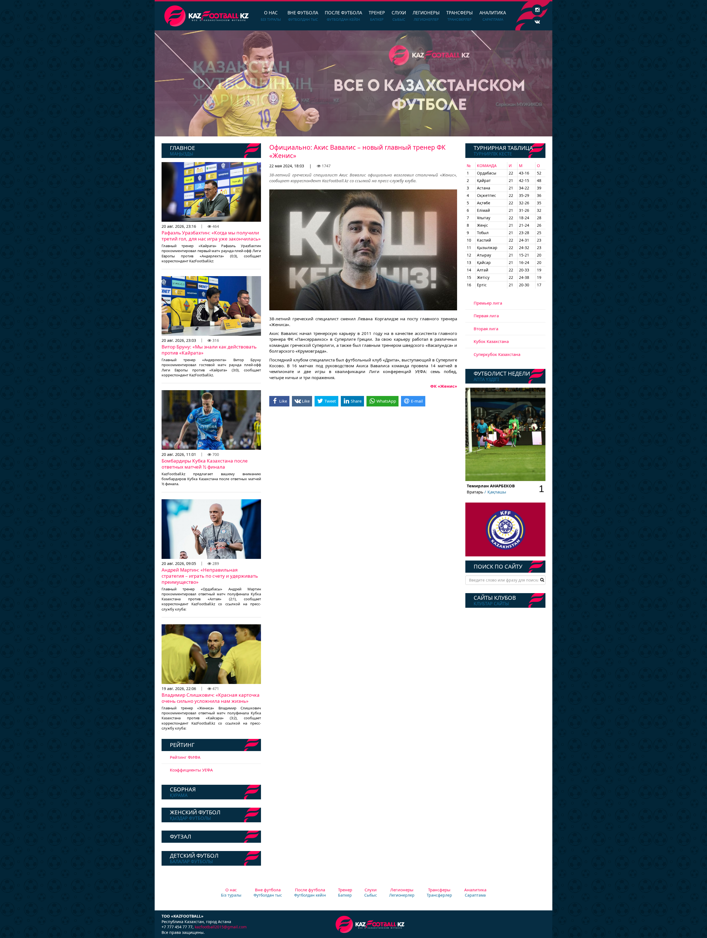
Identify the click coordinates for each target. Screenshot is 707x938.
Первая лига (486, 315)
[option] (353, 83)
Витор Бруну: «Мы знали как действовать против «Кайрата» (209, 350)
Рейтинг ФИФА (185, 757)
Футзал (180, 836)
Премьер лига (488, 303)
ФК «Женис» (443, 386)
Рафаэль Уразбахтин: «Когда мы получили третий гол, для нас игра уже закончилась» (211, 235)
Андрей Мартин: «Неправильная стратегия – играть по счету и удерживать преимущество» (210, 576)
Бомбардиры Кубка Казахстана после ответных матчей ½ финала (205, 464)
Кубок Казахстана (491, 341)
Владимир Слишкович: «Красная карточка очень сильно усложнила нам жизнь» (211, 698)
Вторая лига (486, 328)
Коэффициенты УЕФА (191, 770)
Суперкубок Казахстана (497, 354)
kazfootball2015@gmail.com (221, 926)
